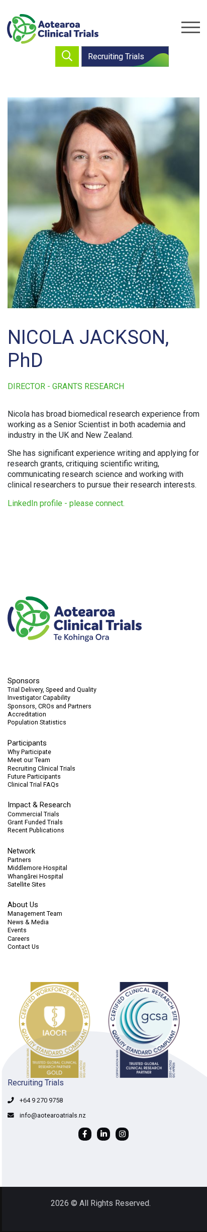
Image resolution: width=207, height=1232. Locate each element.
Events (17, 930)
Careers (19, 938)
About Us (23, 904)
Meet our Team (29, 760)
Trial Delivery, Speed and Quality (52, 689)
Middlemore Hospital (37, 868)
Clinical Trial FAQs (33, 784)
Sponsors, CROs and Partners (49, 706)
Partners (19, 860)
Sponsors (24, 680)
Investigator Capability (39, 697)
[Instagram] (122, 1134)
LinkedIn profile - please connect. (66, 503)
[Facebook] (84, 1134)
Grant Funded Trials (35, 822)
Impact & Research (39, 804)
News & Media (28, 922)
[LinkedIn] (103, 1134)
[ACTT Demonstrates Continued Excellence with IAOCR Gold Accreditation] (103, 1030)
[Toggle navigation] (190, 27)
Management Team (35, 913)
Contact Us (23, 946)
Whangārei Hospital (35, 876)
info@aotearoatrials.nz (53, 1115)
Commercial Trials (33, 814)
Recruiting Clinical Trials (41, 768)
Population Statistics (37, 722)
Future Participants (34, 776)
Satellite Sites (27, 884)
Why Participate (29, 752)
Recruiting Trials (116, 56)
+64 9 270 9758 (41, 1100)
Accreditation (27, 714)
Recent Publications (36, 830)
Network (21, 850)
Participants (27, 743)
